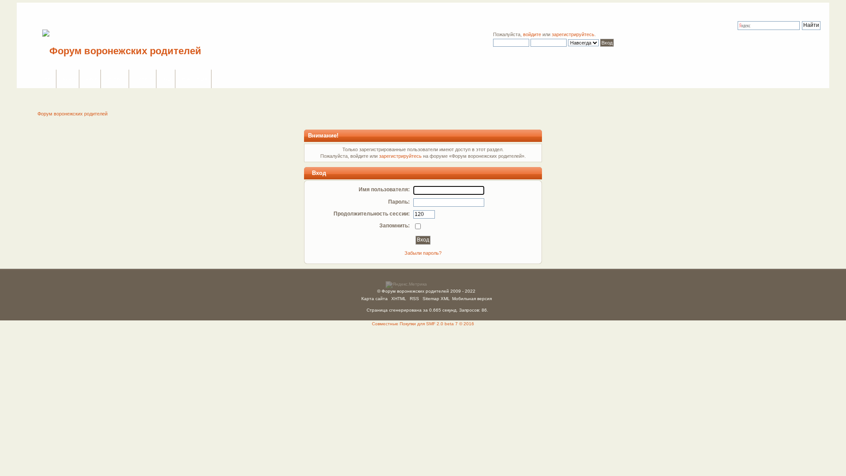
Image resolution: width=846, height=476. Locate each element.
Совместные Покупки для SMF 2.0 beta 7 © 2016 (423, 323)
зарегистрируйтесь (573, 34)
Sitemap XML (436, 298)
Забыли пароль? (423, 253)
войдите (532, 34)
